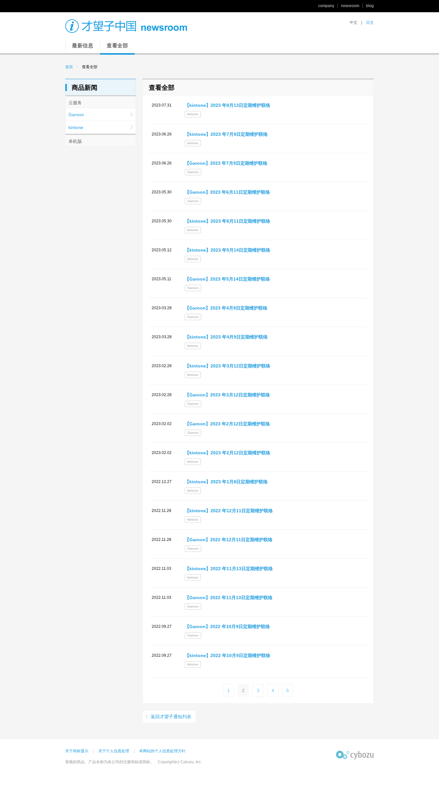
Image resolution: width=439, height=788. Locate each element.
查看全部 (117, 45)
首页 (69, 67)
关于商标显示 (76, 751)
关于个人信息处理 (113, 751)
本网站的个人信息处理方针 (162, 751)
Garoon (76, 114)
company (326, 6)
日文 (370, 22)
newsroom (350, 6)
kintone (75, 127)
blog (370, 6)
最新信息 (82, 45)
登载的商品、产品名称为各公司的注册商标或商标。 (109, 762)
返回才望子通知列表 (171, 716)
